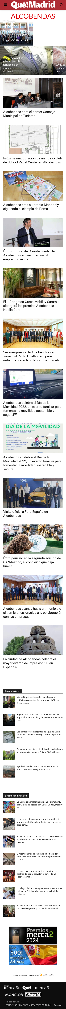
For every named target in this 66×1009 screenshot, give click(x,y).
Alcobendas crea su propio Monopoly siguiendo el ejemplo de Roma (31, 207)
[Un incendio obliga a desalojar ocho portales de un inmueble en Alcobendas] (26, 60)
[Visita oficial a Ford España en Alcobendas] (33, 493)
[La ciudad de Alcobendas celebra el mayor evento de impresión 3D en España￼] (33, 640)
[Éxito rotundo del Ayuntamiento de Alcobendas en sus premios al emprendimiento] (33, 232)
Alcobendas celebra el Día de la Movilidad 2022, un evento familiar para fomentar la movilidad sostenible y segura (32, 463)
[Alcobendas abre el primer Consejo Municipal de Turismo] (33, 93)
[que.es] (33, 5)
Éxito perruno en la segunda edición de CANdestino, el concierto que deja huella (32, 562)
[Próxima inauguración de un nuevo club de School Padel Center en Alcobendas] (33, 139)
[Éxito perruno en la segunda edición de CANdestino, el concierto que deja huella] (33, 539)
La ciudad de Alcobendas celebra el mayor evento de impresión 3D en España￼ (29, 663)
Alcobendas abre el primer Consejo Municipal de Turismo (29, 114)
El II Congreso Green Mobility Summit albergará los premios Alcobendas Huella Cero (31, 306)
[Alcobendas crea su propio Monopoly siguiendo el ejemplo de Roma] (33, 186)
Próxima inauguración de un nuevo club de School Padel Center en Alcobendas (32, 160)
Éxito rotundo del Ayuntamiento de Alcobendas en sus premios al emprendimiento (29, 255)
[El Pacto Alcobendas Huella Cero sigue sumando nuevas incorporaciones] (16, 34)
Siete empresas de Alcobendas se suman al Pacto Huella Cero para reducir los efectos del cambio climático (32, 356)
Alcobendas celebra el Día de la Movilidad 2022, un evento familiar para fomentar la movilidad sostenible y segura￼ (32, 409)
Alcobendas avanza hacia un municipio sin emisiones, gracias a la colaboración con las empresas (32, 613)
